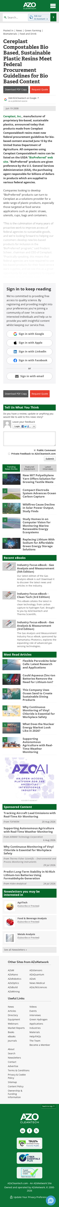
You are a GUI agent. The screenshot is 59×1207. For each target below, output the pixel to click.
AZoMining (14, 991)
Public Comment (46, 450)
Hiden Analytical (18, 883)
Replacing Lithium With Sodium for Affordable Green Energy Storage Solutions (39, 544)
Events (33, 1010)
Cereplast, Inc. (12, 116)
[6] (11, 742)
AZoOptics (13, 983)
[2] (11, 493)
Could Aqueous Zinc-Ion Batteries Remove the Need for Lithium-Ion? (39, 678)
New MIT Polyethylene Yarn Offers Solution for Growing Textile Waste (39, 478)
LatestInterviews (48, 467)
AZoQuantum (37, 974)
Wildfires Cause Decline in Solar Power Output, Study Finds (39, 508)
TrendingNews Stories (11, 467)
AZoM (11, 970)
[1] (11, 479)
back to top (47, 1106)
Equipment (14, 1019)
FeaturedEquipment (29, 467)
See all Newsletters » (15, 949)
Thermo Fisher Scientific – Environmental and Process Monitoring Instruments (30, 860)
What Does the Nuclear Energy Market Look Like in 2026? (38, 727)
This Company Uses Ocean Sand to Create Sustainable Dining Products (37, 695)
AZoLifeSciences (38, 987)
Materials (35, 1032)
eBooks (12, 1036)
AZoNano (13, 974)
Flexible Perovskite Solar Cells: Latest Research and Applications (40, 664)
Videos (33, 1006)
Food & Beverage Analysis (32, 918)
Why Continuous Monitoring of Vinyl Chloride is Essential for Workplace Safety (39, 712)
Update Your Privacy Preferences (31, 1197)
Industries (35, 1027)
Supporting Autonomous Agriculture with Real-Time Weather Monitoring (38, 745)
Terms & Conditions (19, 1070)
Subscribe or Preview (28, 905)
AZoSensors (36, 970)
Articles (12, 1010)
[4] (11, 522)
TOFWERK (14, 821)
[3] (11, 508)
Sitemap (12, 1082)
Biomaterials (10, 33)
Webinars (13, 1023)
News (19, 30)
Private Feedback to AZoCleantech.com (33, 453)
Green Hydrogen (39, 1019)
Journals (12, 1040)
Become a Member (40, 1044)
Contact (12, 1061)
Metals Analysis (26, 934)
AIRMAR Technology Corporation (26, 836)
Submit (50, 458)
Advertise (13, 1066)
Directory (13, 1015)
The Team (35, 1040)
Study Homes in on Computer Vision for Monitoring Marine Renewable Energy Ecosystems (37, 525)
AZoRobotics (14, 978)
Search (11, 1053)
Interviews (35, 1015)
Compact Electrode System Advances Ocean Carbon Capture (39, 493)
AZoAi (33, 978)
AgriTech (22, 902)
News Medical (37, 983)
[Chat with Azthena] (51, 1200)
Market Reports (16, 1027)
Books (11, 1032)
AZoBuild (13, 987)
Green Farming (33, 30)
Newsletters (14, 1057)
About (11, 1049)
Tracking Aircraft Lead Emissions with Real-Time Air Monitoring (30, 814)
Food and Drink (28, 33)
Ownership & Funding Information (15, 1094)
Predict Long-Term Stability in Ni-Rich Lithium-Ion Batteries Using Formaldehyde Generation (29, 875)
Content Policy (15, 1086)
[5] (11, 543)
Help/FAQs (35, 1036)
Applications (36, 1023)
